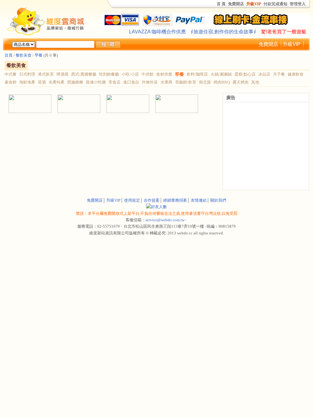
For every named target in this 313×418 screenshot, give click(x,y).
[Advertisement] (77, 127)
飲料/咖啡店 (197, 74)
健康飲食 (296, 74)
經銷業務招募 (175, 200)
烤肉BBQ (222, 82)
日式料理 (27, 74)
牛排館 (147, 74)
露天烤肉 (241, 82)
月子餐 (279, 74)
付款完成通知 (275, 4)
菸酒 (42, 82)
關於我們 (218, 200)
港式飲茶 (46, 74)
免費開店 (236, 4)
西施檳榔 (75, 82)
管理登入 (298, 4)
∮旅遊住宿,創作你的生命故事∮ (223, 31)
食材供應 (164, 74)
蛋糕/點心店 (245, 74)
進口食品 (131, 82)
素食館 (11, 82)
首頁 (9, 55)
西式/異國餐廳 (83, 74)
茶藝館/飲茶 (185, 82)
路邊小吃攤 (96, 82)
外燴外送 (150, 82)
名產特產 (56, 82)
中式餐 (11, 74)
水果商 (166, 82)
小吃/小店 (130, 74)
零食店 (114, 82)
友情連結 (199, 200)
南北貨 (205, 82)
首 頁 (221, 4)
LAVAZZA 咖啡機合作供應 (157, 31)
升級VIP (291, 44)
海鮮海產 (27, 82)
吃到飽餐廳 (109, 74)
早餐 (38, 55)
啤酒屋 (62, 74)
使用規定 (132, 200)
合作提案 (152, 200)
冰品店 (264, 74)
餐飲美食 (23, 55)
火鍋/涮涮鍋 (221, 74)
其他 (255, 82)
